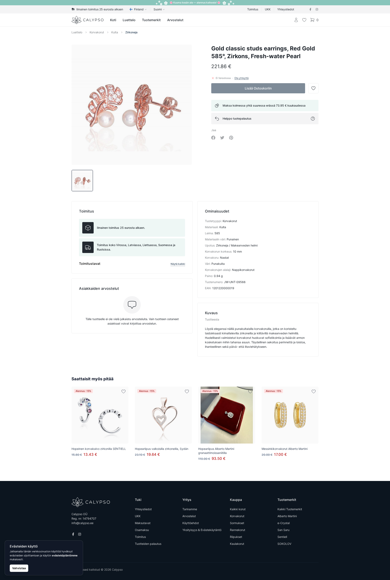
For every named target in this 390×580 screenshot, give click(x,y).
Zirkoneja (131, 32)
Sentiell (282, 537)
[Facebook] (310, 9)
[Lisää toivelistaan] (123, 391)
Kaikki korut (238, 509)
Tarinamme (189, 509)
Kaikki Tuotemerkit (289, 509)
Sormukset (237, 523)
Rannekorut (237, 530)
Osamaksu (142, 530)
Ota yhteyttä (241, 78)
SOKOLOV (284, 543)
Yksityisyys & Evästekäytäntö (201, 530)
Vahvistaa (19, 568)
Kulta (114, 32)
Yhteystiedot (285, 9)
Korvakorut (97, 32)
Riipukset (236, 537)
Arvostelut (175, 20)
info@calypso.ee (82, 523)
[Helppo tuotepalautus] (312, 118)
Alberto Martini (287, 516)
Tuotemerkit (151, 20)
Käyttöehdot (190, 523)
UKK (268, 9)
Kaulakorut (237, 543)
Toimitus (252, 9)
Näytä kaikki (178, 263)
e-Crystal (283, 523)
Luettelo (129, 20)
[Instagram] (317, 9)
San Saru (283, 530)
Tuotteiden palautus (148, 543)
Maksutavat (143, 523)
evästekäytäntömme (65, 555)
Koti (113, 20)
